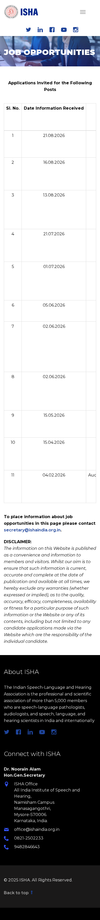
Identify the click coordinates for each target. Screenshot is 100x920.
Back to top (17, 892)
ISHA (24, 880)
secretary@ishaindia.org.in (32, 530)
